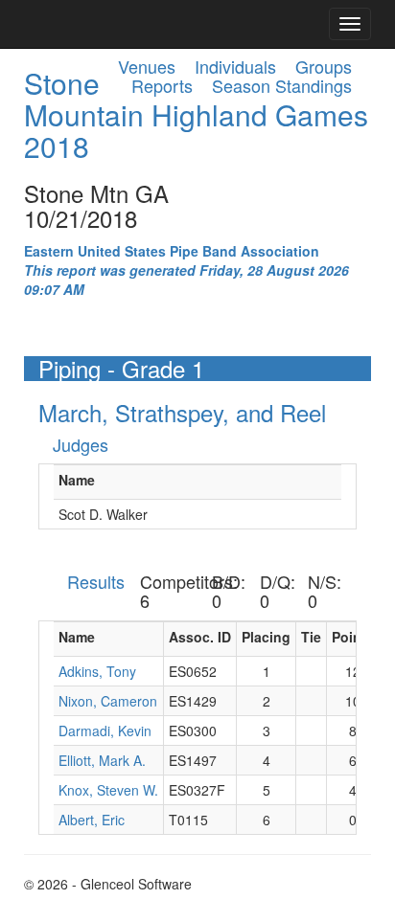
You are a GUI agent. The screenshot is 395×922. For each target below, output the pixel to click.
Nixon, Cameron (107, 700)
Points (353, 636)
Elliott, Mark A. (102, 760)
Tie (311, 636)
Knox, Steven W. (108, 789)
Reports (162, 85)
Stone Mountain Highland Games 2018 (196, 114)
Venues (146, 66)
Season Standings (282, 85)
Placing (266, 636)
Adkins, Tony (97, 671)
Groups (323, 66)
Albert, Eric (91, 819)
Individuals (235, 66)
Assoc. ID (200, 636)
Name (76, 479)
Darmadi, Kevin (104, 730)
